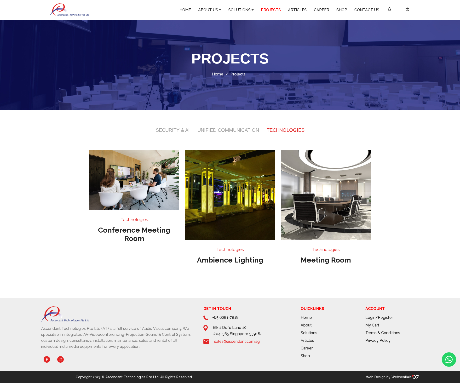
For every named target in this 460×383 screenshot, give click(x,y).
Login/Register (379, 317)
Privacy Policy (378, 340)
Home (217, 74)
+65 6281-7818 (225, 317)
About (306, 325)
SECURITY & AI (173, 130)
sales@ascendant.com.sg (237, 341)
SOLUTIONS (316, 10)
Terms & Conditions (382, 333)
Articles (307, 340)
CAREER (360, 10)
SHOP (370, 10)
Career (307, 348)
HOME (284, 10)
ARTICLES (347, 10)
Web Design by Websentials (389, 377)
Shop (305, 356)
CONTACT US (383, 10)
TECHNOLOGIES (286, 130)
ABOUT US (297, 10)
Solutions (309, 333)
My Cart (372, 325)
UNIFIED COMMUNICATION (228, 130)
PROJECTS (334, 10)
